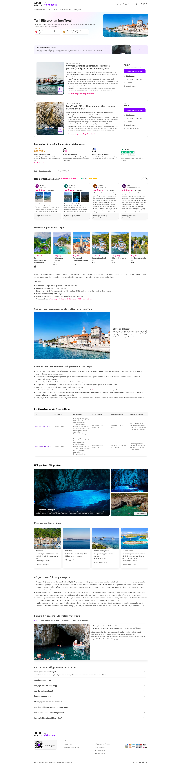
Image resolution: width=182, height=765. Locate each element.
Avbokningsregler (100, 753)
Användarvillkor (100, 750)
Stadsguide (77, 10)
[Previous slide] (38, 78)
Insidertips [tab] (66, 620)
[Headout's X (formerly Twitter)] (146, 762)
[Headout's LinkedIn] (133, 762)
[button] (39, 197)
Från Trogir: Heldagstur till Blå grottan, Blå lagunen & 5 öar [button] (71, 299)
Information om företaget (103, 744)
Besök (55, 10)
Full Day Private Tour (42, 446)
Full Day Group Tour (41, 426)
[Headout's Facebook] (143, 762)
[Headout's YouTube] (140, 762)
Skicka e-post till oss (72, 747)
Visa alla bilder (141, 513)
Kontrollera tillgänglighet (134, 71)
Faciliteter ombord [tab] (80, 620)
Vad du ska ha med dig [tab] (50, 620)
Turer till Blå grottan (45, 171)
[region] (50, 78)
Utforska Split (40, 10)
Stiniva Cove (96, 390)
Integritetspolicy (100, 747)
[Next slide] (61, 78)
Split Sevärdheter (65, 10)
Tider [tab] (36, 620)
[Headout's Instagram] (136, 762)
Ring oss (69, 744)
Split (35, 171)
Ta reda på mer (38, 163)
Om (49, 10)
